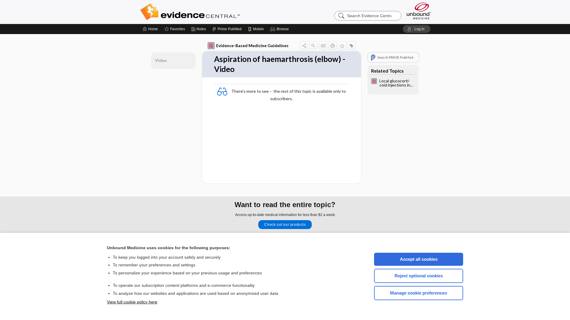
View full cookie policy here (132, 302)
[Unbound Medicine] (419, 10)
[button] (280, 29)
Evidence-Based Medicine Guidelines (252, 45)
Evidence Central (214, 12)
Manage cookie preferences (418, 292)
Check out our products (284, 225)
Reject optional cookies (419, 275)
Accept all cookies (419, 259)
